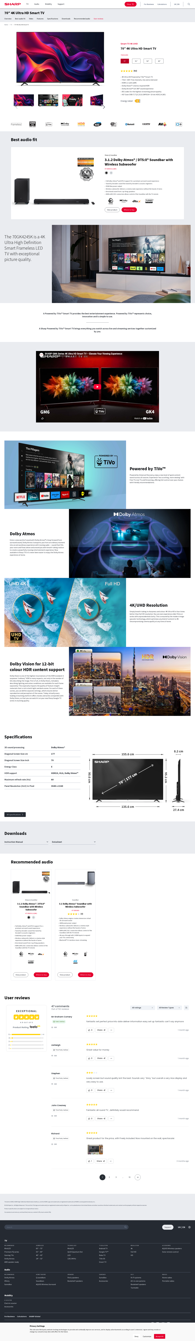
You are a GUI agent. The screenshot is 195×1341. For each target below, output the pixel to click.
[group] (60, 60)
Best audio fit (20, 18)
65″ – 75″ (39, 1248)
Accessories (103, 1281)
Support (61, 4)
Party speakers (73, 1277)
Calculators (162, 4)
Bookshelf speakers (75, 1281)
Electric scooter (10, 1303)
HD (132, 1255)
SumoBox (8, 1284)
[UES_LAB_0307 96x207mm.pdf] (137, 101)
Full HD (133, 1252)
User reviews (98, 18)
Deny (136, 1336)
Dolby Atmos (9, 1258)
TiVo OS (102, 1258)
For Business (149, 4)
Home (6, 25)
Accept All (160, 1336)
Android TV (103, 1248)
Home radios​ (167, 1277)
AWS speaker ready (11, 1262)
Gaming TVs (9, 1255)
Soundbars (40, 1281)
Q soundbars (41, 1277)
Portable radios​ (168, 1281)
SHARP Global (34, 1316)
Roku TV (102, 1255)
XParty (6, 1281)
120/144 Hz (71, 1258)
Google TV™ (103, 1252)
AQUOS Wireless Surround (46, 1284)
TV (27, 4)
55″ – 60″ (39, 1252)
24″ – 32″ (39, 1258)
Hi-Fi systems (136, 1277)
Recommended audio (82, 18)
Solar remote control (170, 1252)
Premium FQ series (11, 1252)
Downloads (66, 18)
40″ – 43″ (39, 1255)
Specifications (52, 18)
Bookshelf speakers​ (138, 1284)
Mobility (48, 4)
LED (69, 1255)
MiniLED (7, 1248)
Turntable (134, 1288)
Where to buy (129, 210)
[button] (104, 107)
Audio (36, 4)
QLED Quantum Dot (75, 1252)
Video (31, 18)
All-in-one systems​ (138, 1281)
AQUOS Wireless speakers (172, 1248)
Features (40, 18)
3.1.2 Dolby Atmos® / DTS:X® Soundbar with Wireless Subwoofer (31, 906)
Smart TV (102, 1262)
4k (131, 1248)
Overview (7, 18)
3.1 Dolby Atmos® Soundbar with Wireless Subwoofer (75, 905)
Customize (147, 1336)
